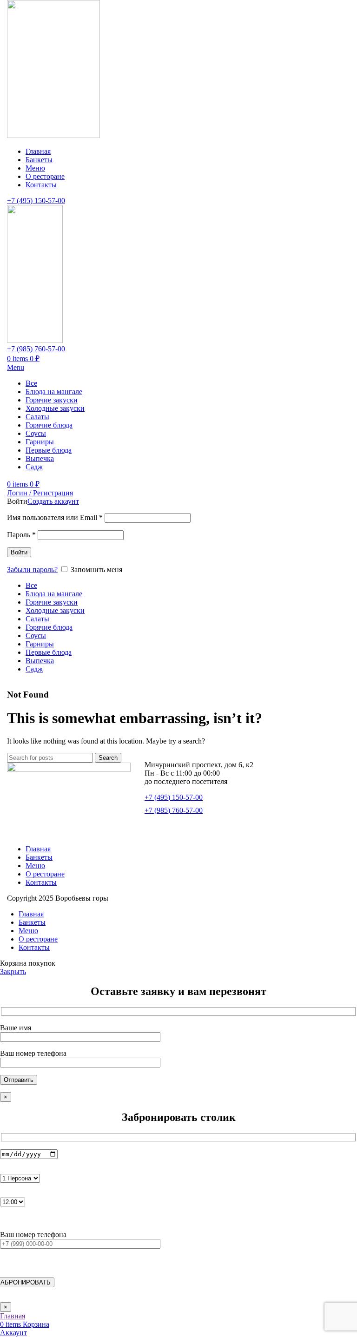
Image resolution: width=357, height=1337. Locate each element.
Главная (38, 849)
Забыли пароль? (32, 569)
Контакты (41, 882)
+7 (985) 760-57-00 (36, 349)
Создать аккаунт (53, 501)
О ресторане (45, 874)
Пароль (21, 535)
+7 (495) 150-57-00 (36, 200)
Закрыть (13, 971)
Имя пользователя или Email (55, 517)
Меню (35, 865)
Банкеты (39, 857)
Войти (19, 552)
